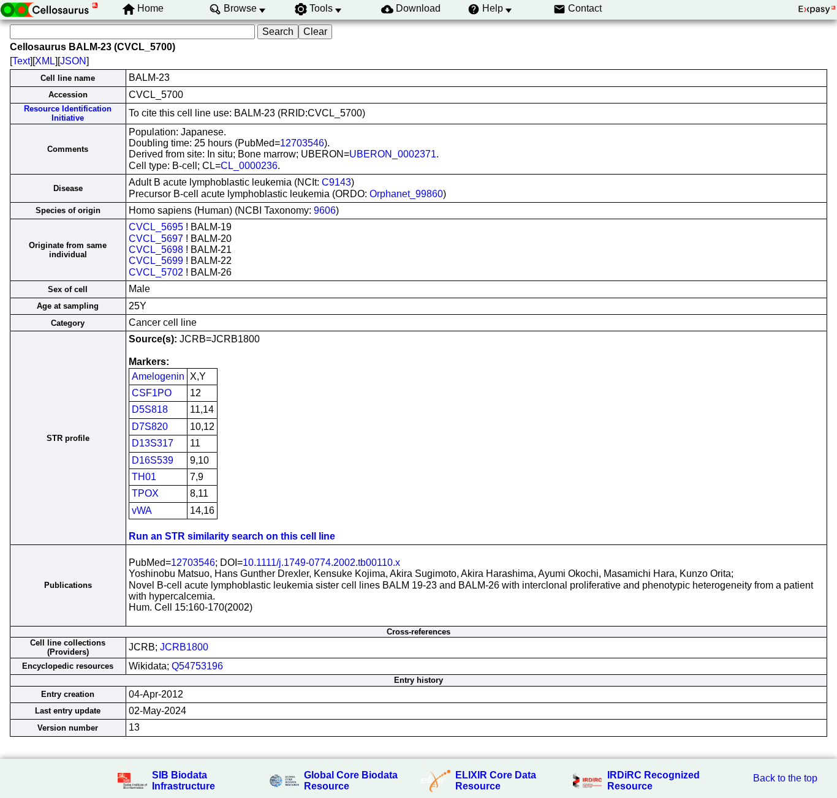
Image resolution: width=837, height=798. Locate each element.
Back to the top (785, 778)
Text (21, 61)
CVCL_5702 (156, 272)
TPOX (145, 493)
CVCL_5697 (156, 238)
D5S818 (150, 409)
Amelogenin (158, 376)
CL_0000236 (249, 165)
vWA (142, 510)
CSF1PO (152, 393)
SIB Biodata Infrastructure (183, 780)
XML (45, 61)
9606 (325, 210)
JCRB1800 (184, 647)
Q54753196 (197, 666)
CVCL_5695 (156, 227)
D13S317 (152, 443)
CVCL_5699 (156, 260)
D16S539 (152, 460)
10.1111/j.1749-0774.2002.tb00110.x (321, 562)
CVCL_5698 (156, 249)
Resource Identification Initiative (68, 113)
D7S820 (150, 426)
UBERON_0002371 (392, 154)
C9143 (336, 182)
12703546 (302, 143)
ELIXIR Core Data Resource (495, 780)
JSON (73, 61)
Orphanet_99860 (406, 194)
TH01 (144, 477)
